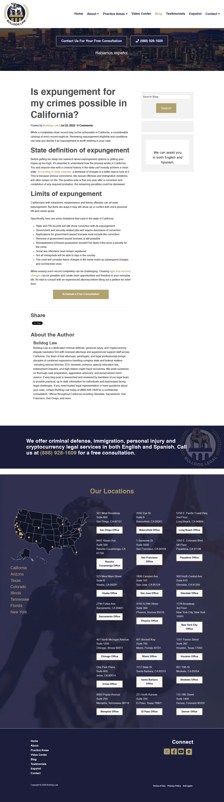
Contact (211, 14)
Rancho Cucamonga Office (109, 564)
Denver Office (189, 711)
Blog (158, 13)
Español (195, 13)
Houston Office (189, 656)
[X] (166, 752)
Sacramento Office (109, 616)
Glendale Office (189, 593)
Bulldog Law (51, 125)
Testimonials (175, 13)
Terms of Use (159, 786)
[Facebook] (173, 752)
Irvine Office (110, 684)
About (91, 14)
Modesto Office (189, 680)
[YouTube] (180, 752)
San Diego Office (109, 530)
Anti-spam (188, 786)
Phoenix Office (149, 621)
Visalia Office (109, 593)
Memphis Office (110, 711)
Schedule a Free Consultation (80, 294)
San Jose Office (149, 593)
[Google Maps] (188, 752)
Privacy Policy (174, 786)
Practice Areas (114, 14)
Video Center (141, 13)
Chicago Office (109, 656)
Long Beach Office (189, 530)
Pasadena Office (189, 557)
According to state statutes (54, 172)
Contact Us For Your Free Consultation (91, 41)
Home (78, 13)
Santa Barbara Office (149, 682)
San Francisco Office (149, 559)
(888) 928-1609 (151, 41)
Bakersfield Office (149, 530)
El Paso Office (149, 711)
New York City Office (189, 627)
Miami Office (149, 656)
